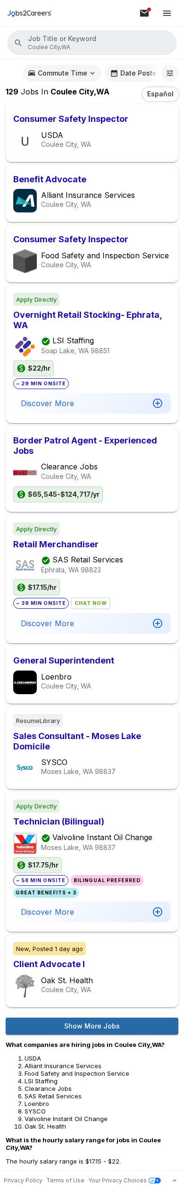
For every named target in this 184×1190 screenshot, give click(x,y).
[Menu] (167, 13)
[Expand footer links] (174, 1180)
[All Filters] (169, 73)
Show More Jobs (92, 1026)
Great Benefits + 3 (46, 893)
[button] (92, 43)
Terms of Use (65, 1180)
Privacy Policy (23, 1180)
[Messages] (144, 13)
